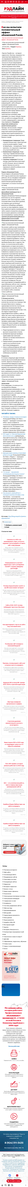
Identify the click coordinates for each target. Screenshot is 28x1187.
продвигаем (8, 1018)
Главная (3, 21)
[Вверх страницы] (25, 1185)
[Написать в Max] (8, 2)
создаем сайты (15, 1008)
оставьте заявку (15, 1060)
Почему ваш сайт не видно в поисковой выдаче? (14, 645)
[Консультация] (5, 1185)
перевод (7, 48)
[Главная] (5, 2)
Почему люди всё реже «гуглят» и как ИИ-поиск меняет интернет (14, 587)
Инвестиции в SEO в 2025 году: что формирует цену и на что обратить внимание (14, 744)
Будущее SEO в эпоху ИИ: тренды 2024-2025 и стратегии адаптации (14, 683)
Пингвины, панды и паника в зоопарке (14, 417)
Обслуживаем (4, 16)
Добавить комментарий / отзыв (13, 526)
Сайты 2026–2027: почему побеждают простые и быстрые (14, 606)
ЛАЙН (14, 9)
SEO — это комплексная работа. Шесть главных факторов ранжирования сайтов (14, 785)
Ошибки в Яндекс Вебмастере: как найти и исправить (14, 805)
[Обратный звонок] (2, 1185)
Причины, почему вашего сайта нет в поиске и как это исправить (14, 664)
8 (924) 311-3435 (14, 1142)
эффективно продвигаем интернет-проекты (17, 16)
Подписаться (10, 852)
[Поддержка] (13, 2)
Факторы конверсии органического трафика (14, 703)
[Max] (22, 2)
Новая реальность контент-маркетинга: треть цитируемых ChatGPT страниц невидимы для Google (14, 565)
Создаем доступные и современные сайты (9, 15)
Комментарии (7, 522)
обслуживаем (12, 1015)
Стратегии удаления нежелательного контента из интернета (14, 723)
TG (23, 1148)
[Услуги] (8, 1185)
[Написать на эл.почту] (10, 2)
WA (20, 1148)
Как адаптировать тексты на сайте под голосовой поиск (14, 625)
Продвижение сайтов (10, 21)
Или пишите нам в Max (11, 1148)
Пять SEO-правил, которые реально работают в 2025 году (14, 764)
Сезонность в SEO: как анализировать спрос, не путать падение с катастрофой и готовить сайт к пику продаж (14, 542)
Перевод (18, 47)
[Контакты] (16, 2)
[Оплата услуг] (12, 1185)
